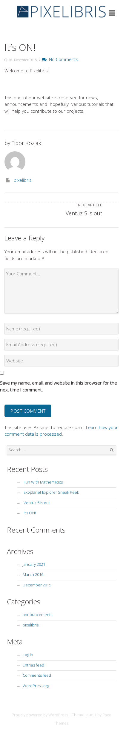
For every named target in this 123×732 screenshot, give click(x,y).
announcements (37, 614)
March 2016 (33, 574)
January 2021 (34, 564)
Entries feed (33, 665)
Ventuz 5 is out (37, 502)
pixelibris (23, 180)
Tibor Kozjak (26, 143)
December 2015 (37, 585)
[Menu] (112, 14)
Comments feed (37, 675)
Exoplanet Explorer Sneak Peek (51, 492)
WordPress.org (36, 685)
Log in (28, 654)
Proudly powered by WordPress (40, 714)
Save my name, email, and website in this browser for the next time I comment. (58, 386)
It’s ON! (20, 47)
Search (111, 450)
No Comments (62, 59)
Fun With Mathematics (43, 482)
